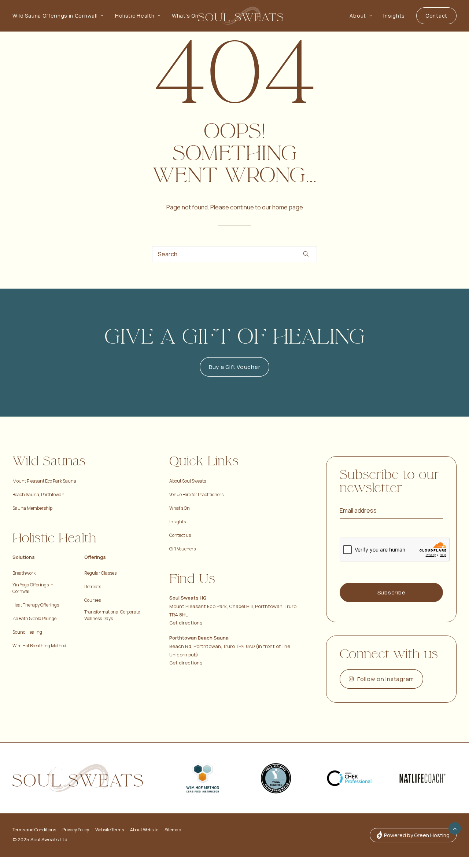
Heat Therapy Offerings (35, 605)
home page (287, 207)
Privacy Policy (75, 830)
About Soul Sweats (187, 481)
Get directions (185, 622)
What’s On (185, 15)
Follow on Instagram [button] (385, 679)
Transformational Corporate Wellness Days (112, 615)
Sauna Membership (32, 508)
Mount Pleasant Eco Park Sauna (44, 481)
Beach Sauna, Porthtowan (38, 494)
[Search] (234, 254)
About (358, 15)
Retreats (92, 586)
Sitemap (173, 830)
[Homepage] (77, 778)
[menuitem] (60, 16)
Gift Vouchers (182, 549)
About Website (144, 830)
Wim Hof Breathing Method (39, 645)
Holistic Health (135, 15)
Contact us (180, 535)
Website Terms (109, 830)
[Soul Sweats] (240, 16)
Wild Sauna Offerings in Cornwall (54, 15)
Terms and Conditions (34, 830)
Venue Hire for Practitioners (196, 494)
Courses (92, 600)
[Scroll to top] (454, 828)
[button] (306, 254)
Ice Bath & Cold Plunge (34, 618)
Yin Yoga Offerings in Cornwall (32, 588)
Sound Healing (27, 632)
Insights (394, 15)
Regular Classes (100, 573)
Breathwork (24, 573)
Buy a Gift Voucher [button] (235, 367)
